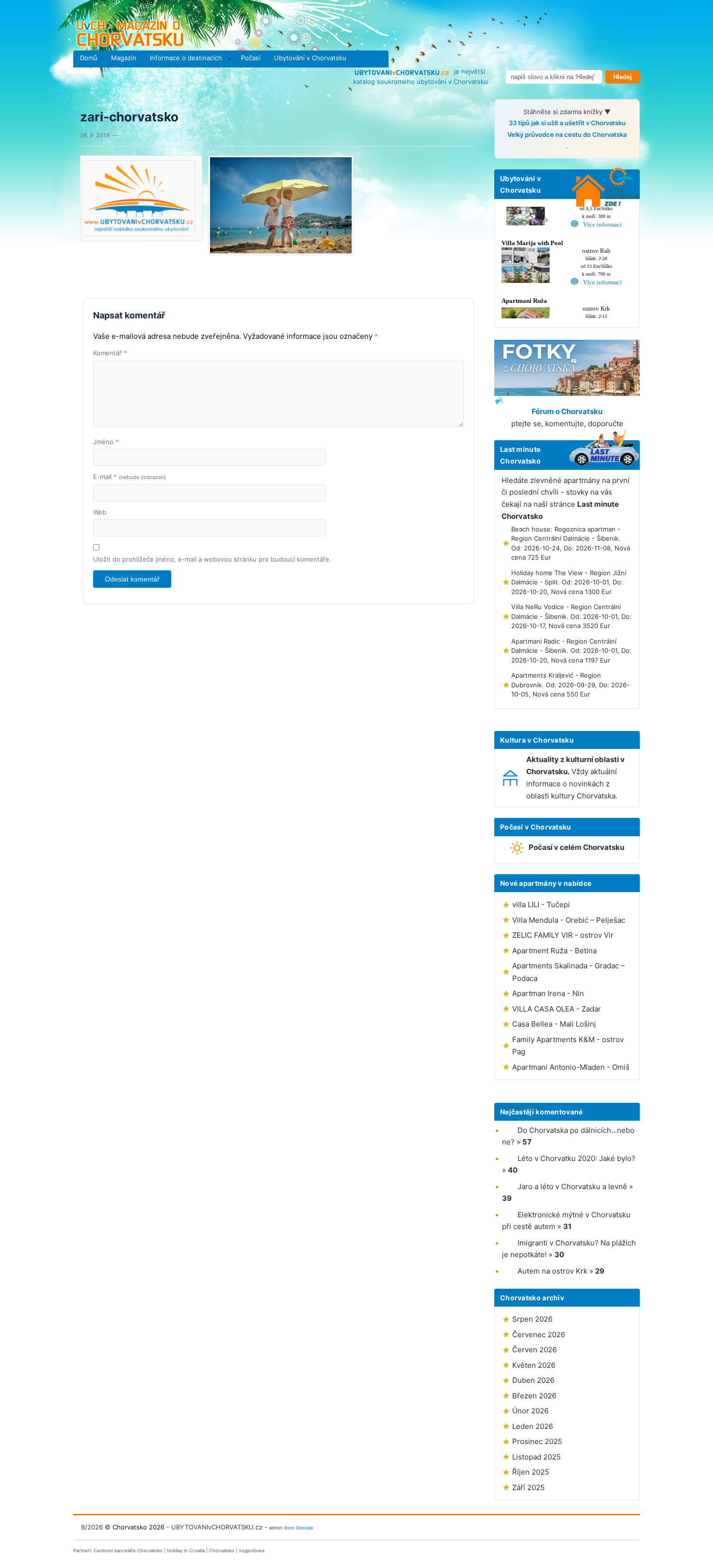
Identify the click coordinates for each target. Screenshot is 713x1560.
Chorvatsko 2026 (138, 1527)
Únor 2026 (530, 1410)
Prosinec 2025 (537, 1441)
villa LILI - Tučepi (541, 904)
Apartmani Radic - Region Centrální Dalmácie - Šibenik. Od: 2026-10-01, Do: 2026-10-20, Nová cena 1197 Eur (571, 650)
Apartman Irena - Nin (548, 993)
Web (99, 512)
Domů (88, 58)
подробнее (252, 1550)
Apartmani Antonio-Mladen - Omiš (571, 1067)
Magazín (123, 58)
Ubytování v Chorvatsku (310, 58)
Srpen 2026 (532, 1319)
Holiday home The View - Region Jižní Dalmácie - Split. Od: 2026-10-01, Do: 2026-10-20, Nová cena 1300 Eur (568, 582)
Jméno (106, 442)
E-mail (129, 477)
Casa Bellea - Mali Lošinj (554, 1024)
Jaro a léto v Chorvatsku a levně (572, 1186)
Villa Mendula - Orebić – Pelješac (568, 920)
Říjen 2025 (530, 1472)
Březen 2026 (534, 1395)
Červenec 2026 (538, 1334)
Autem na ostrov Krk (552, 1271)
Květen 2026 (533, 1365)
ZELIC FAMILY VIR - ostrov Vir (563, 935)
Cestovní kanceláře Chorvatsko (128, 1550)
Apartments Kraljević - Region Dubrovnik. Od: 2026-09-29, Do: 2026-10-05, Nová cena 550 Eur (570, 684)
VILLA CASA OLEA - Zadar (556, 1008)
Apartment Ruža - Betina (554, 950)
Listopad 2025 (536, 1456)
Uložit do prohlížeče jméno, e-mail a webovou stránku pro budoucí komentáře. (212, 559)
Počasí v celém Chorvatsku (576, 847)
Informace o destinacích (186, 58)
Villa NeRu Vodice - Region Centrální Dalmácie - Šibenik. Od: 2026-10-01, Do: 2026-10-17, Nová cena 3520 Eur (571, 616)
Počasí (250, 58)
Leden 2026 (532, 1426)
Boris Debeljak (298, 1527)
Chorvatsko (221, 1550)
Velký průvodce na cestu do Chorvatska (567, 134)
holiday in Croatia (186, 1550)
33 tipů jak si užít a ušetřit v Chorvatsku (567, 123)
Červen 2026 (534, 1349)
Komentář (110, 353)
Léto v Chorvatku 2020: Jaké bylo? (576, 1158)
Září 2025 (528, 1487)
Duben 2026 (533, 1380)
